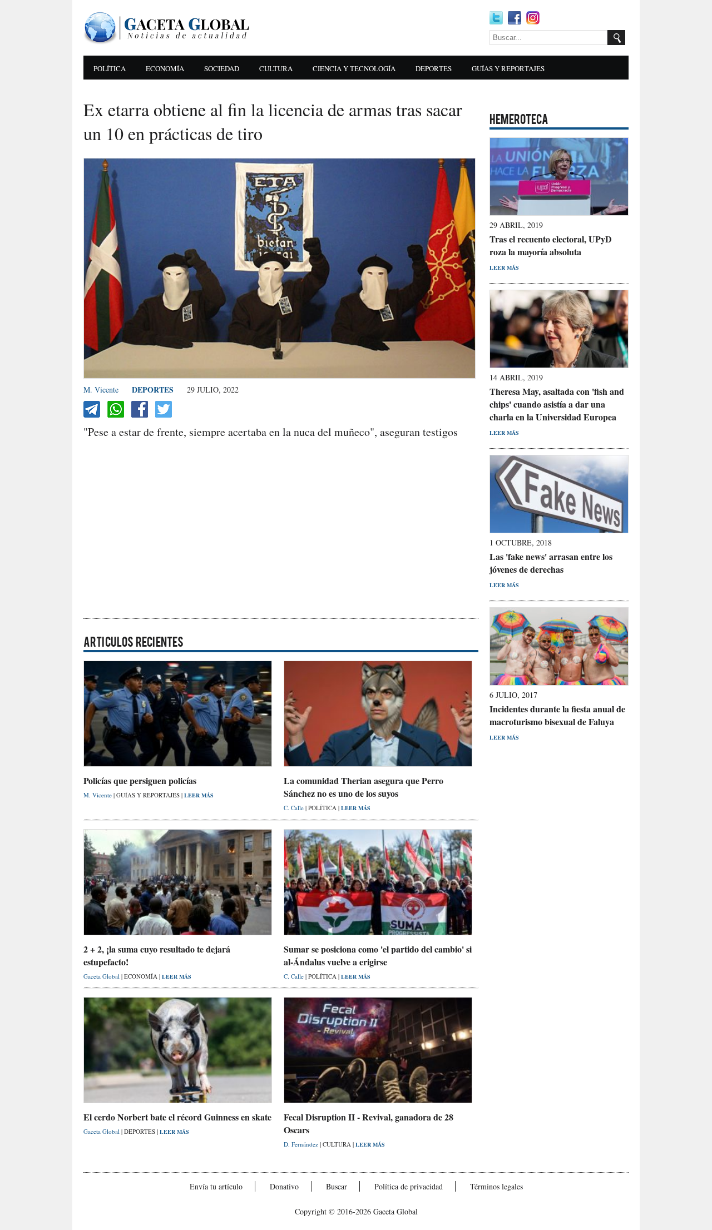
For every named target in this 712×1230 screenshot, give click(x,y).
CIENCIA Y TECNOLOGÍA (354, 68)
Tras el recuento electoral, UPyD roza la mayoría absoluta (551, 245)
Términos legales (496, 1186)
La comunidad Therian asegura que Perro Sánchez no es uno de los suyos (363, 787)
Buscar (336, 1186)
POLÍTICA (109, 68)
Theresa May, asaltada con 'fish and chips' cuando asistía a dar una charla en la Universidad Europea (557, 404)
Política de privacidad (408, 1186)
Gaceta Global (102, 976)
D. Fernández (302, 1144)
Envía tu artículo (216, 1186)
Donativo (284, 1186)
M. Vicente (100, 389)
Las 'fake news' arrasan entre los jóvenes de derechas (551, 563)
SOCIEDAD (221, 68)
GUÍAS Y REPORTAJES (508, 68)
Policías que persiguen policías (139, 780)
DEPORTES (434, 68)
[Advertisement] (373, 28)
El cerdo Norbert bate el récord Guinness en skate (177, 1116)
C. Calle (294, 808)
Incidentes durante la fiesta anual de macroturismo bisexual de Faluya (557, 715)
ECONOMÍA (165, 68)
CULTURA (276, 68)
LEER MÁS (199, 795)
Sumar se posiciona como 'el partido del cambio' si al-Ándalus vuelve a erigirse (378, 955)
